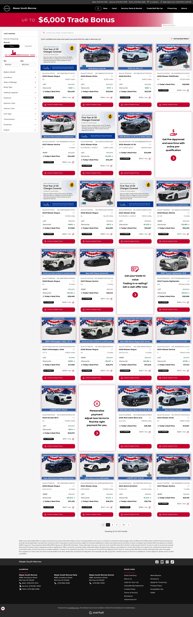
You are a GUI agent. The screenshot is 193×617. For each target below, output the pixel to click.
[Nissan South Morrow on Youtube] (161, 562)
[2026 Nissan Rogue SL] (97, 193)
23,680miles (108, 489)
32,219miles (108, 216)
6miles (149, 353)
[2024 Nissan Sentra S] (173, 330)
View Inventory (130, 575)
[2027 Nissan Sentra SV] (97, 261)
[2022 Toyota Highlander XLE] (173, 261)
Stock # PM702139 (48, 415)
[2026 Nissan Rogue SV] (59, 261)
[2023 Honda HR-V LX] (59, 398)
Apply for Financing (158, 582)
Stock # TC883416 (125, 347)
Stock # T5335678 (125, 73)
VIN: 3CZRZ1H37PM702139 (66, 415)
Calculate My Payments (134, 586)
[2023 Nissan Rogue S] (59, 193)
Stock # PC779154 (48, 210)
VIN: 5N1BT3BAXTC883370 (104, 347)
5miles (72, 148)
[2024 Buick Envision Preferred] (135, 466)
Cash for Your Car (131, 582)
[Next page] (128, 525)
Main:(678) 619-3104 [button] (30, 583)
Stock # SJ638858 (125, 415)
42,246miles (146, 489)
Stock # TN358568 (163, 210)
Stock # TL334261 (87, 73)
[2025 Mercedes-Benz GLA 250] (135, 398)
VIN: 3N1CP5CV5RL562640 (180, 415)
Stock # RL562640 (163, 415)
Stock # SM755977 (125, 142)
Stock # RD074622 (125, 483)
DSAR (152, 593)
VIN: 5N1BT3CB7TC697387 (104, 210)
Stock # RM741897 (87, 142)
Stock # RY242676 (163, 347)
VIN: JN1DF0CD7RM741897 (104, 142)
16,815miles (147, 79)
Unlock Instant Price (55, 104)
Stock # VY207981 (163, 483)
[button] (153, 2)
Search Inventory (98, 8)
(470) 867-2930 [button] (99, 583)
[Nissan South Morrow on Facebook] (156, 562)
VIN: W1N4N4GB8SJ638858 (142, 415)
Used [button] (114, 8)
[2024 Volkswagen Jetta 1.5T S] (59, 330)
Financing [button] (172, 8)
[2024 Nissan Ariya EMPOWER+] (97, 466)
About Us (128, 579)
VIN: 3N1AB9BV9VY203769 (66, 142)
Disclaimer (128, 596)
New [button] (105, 8)
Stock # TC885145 (48, 483)
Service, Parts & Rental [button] (131, 8)
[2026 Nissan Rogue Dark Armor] (135, 330)
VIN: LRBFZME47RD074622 (142, 483)
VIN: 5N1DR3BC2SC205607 (180, 73)
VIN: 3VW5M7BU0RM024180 (65, 347)
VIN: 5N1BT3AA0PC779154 (66, 210)
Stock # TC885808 (48, 278)
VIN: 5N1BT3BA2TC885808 (66, 278)
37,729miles (185, 79)
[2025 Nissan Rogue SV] (59, 57)
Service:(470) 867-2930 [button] (31, 586)
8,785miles (108, 79)
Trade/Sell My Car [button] (155, 8)
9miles (72, 284)
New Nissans (155, 575)
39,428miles (147, 421)
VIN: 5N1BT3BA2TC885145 (66, 483)
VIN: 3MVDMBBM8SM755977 (142, 142)
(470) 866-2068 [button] (64, 583)
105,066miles (184, 284)
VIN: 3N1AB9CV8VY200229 (103, 278)
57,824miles (70, 353)
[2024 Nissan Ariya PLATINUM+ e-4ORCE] (97, 125)
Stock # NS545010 (163, 278)
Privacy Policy (156, 586)
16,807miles (70, 79)
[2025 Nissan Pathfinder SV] (173, 57)
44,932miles (70, 421)
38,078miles (146, 148)
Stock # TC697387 (87, 210)
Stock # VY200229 (87, 278)
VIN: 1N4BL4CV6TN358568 (180, 210)
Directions (154, 579)
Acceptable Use (156, 589)
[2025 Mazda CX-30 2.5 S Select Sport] (135, 125)
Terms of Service (131, 593)
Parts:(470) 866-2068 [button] (30, 589)
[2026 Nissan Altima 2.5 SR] (173, 193)
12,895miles (108, 148)
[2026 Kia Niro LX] (135, 57)
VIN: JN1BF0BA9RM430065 (103, 483)
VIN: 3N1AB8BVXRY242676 (180, 347)
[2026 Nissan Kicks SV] (97, 57)
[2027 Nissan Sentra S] (59, 125)
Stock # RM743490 (125, 210)
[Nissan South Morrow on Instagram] (166, 562)
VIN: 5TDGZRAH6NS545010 (180, 278)
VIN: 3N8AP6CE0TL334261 (104, 73)
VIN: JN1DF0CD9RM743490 (142, 210)
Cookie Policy (129, 589)
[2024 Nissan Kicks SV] (173, 398)
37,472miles (147, 216)
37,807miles (185, 421)
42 (124, 525)
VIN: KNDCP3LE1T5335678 (142, 73)
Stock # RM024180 (48, 347)
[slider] (3, 56)
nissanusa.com (130, 599)
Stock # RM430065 (87, 483)
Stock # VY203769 (48, 142)
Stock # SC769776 (48, 73)
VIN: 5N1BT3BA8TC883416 (143, 347)
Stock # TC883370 (87, 347)
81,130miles (70, 216)
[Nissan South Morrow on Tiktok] (171, 562)
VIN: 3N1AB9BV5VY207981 (181, 483)
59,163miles (185, 353)
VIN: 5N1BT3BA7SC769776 (66, 73)
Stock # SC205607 (163, 73)
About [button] (184, 8)
